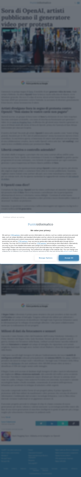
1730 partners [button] (15, 235)
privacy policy (68, 251)
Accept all (69, 258)
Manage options (46, 258)
